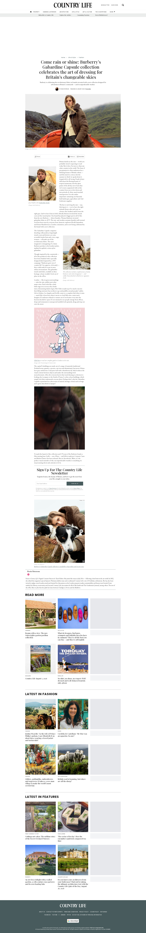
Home (63, 57)
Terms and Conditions (71, 912)
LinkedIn (63, 915)
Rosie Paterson (65, 89)
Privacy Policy (84, 912)
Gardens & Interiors (49, 12)
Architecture (64, 12)
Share (38, 156)
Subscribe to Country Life (46, 15)
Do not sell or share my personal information (87, 915)
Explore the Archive (65, 15)
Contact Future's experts (54, 912)
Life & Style (75, 12)
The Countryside (101, 12)
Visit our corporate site (96, 927)
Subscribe (114, 5)
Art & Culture (87, 12)
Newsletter (81, 156)
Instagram (103, 912)
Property (36, 12)
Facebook (47, 915)
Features (88, 89)
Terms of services (52, 488)
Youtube (54, 915)
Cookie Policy (94, 912)
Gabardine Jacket (44, 203)
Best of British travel (101, 15)
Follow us (72, 156)
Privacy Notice (77, 488)
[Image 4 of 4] (81, 531)
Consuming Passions (83, 15)
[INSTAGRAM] (28, 574)
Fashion (81, 57)
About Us (42, 912)
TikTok (69, 915)
